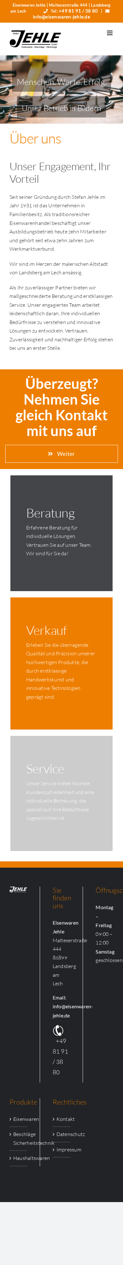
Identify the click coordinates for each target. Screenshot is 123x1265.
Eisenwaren (18, 1119)
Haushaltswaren (18, 1158)
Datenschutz (61, 1134)
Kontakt (61, 1119)
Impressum (61, 1149)
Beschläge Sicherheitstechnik (18, 1138)
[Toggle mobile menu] (110, 33)
